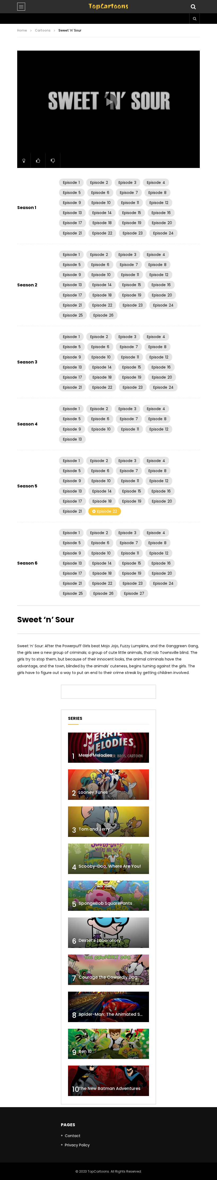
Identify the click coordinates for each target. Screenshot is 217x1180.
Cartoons (43, 30)
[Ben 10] (108, 1044)
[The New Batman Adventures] (108, 1081)
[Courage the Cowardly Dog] (108, 970)
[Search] (193, 6)
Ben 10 (85, 1051)
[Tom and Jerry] (108, 821)
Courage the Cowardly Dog (108, 977)
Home (22, 30)
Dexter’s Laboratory (100, 940)
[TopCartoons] (108, 7)
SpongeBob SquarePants (105, 903)
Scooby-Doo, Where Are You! (110, 866)
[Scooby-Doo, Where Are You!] (108, 859)
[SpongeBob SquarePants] (108, 896)
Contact (72, 1135)
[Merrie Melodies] (108, 748)
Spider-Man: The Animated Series (114, 1014)
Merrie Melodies (95, 755)
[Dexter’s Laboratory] (108, 932)
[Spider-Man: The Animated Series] (108, 1007)
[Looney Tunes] (108, 784)
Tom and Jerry (94, 829)
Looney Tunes (93, 792)
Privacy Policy (77, 1145)
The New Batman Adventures (110, 1088)
